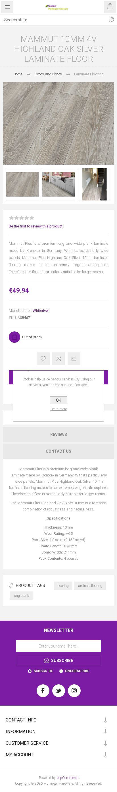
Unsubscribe (77, 671)
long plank (21, 596)
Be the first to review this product (35, 226)
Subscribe (43, 671)
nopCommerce (67, 778)
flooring (63, 586)
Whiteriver (41, 310)
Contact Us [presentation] (58, 451)
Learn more (59, 409)
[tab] (58, 434)
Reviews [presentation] (58, 434)
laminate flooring (90, 586)
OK (58, 400)
